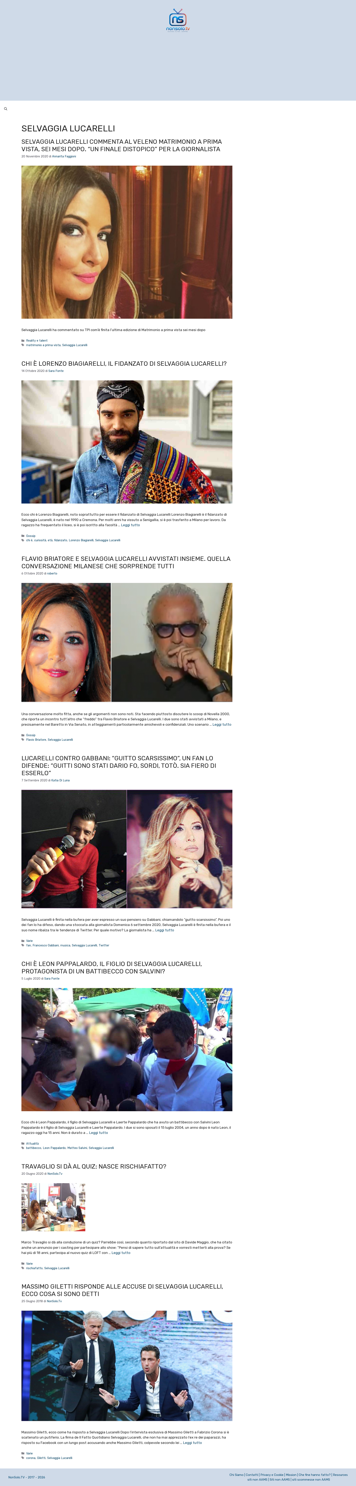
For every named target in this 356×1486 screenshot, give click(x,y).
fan (28, 945)
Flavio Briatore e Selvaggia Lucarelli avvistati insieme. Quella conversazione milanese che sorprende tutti (125, 562)
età (50, 540)
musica (65, 945)
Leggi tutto (130, 525)
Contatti (252, 1475)
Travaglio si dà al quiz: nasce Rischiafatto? (93, 1166)
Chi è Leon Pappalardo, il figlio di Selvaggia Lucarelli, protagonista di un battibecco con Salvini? (111, 967)
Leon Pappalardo (54, 1148)
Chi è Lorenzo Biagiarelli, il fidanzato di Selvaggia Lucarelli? (124, 363)
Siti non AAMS (280, 1479)
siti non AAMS (257, 1479)
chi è (29, 540)
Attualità (32, 1143)
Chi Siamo (237, 1475)
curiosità (40, 540)
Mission (291, 1475)
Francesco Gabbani (46, 945)
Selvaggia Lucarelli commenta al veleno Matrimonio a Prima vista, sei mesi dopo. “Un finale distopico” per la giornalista (121, 145)
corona (30, 1458)
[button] (5, 109)
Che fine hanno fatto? (315, 1475)
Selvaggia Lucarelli (74, 345)
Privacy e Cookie (271, 1475)
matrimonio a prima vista (43, 345)
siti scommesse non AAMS (311, 1479)
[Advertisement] (178, 72)
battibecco (33, 1148)
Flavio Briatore (36, 740)
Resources (340, 1475)
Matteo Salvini (77, 1148)
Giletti (41, 1458)
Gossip (30, 536)
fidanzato (60, 540)
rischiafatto (34, 1268)
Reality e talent (37, 340)
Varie (29, 941)
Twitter (104, 945)
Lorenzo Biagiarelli (81, 540)
